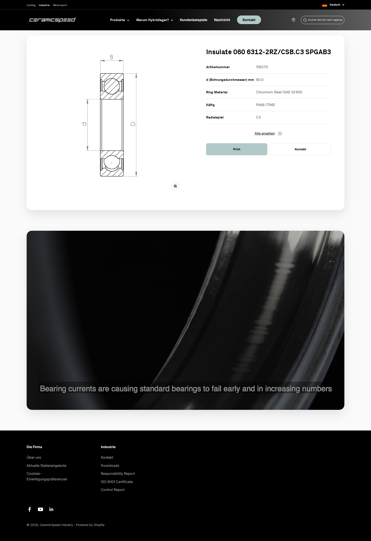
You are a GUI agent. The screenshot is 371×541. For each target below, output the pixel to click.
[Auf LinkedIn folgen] (51, 509)
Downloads (110, 465)
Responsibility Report (118, 473)
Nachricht (222, 20)
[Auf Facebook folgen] (29, 509)
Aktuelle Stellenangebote (46, 465)
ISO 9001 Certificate (117, 482)
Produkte (117, 19)
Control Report (113, 489)
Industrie (44, 5)
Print (236, 149)
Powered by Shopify (90, 525)
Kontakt (249, 20)
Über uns (34, 457)
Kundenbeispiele (193, 20)
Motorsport (60, 5)
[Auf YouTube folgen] (40, 509)
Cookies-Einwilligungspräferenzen (47, 476)
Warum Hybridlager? (152, 19)
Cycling (31, 5)
